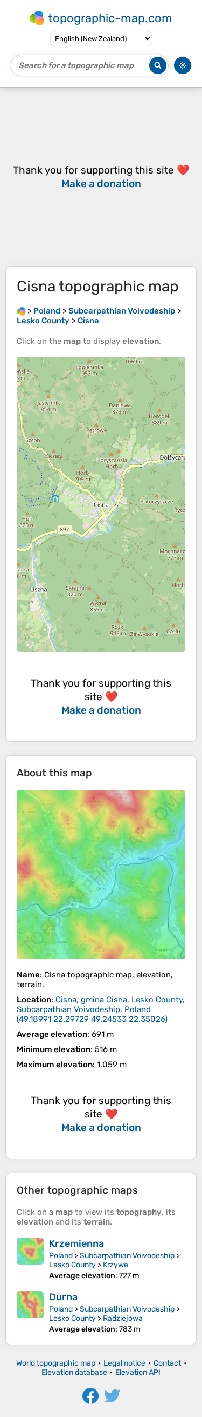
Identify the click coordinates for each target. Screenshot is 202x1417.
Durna (63, 1297)
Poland (61, 1255)
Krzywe (115, 1264)
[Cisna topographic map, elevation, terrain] (101, 874)
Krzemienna (76, 1243)
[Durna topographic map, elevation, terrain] (30, 1312)
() (101, 1009)
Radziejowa (123, 1318)
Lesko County (72, 1264)
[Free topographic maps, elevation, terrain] (21, 311)
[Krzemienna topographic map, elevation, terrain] (30, 1259)
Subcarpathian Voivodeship (127, 1255)
